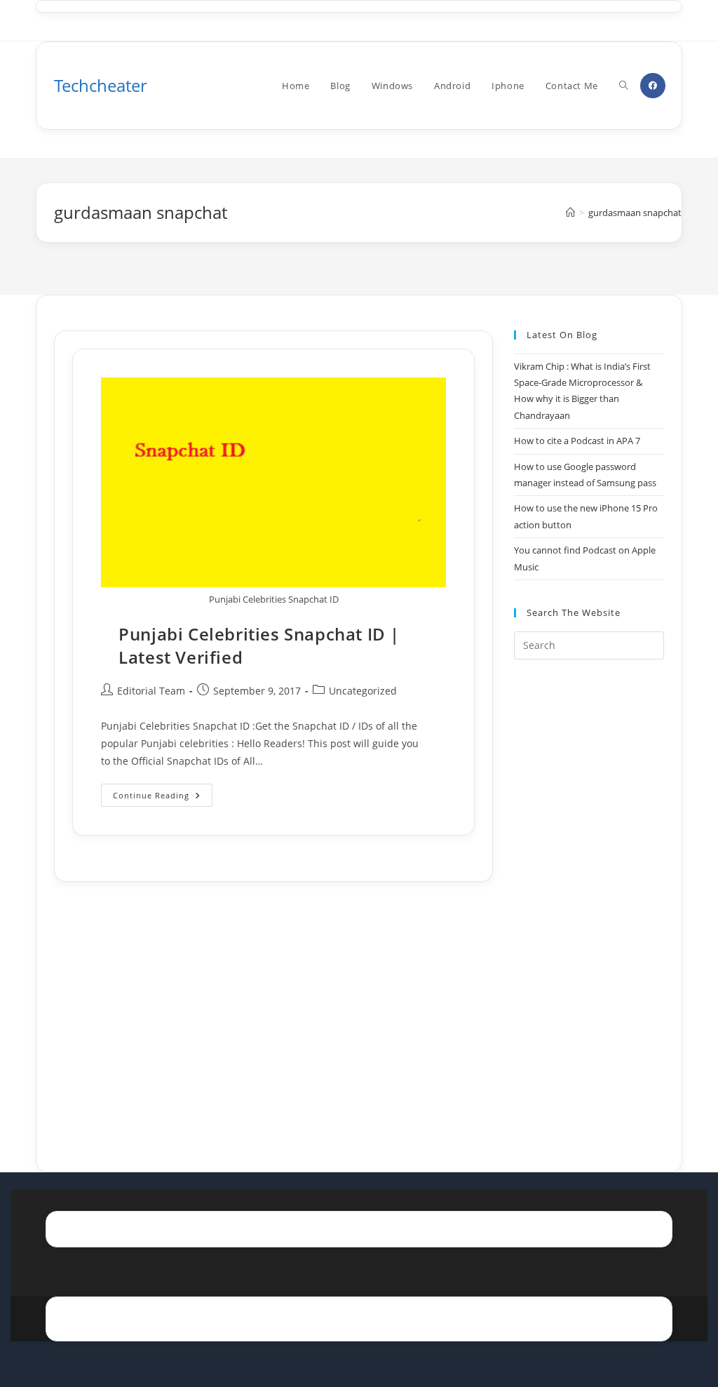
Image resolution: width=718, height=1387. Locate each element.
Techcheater (100, 85)
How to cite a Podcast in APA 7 (577, 440)
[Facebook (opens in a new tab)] (652, 85)
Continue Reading (162, 798)
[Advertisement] (588, 898)
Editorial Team (151, 690)
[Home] (570, 212)
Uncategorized (363, 690)
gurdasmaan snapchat (635, 212)
